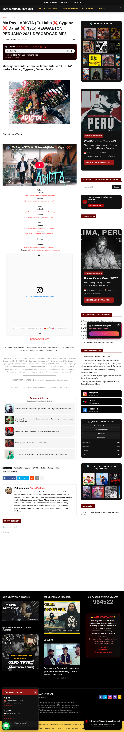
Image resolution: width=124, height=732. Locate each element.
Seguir (104, 334)
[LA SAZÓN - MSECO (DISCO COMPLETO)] (97, 34)
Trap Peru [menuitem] (87, 9)
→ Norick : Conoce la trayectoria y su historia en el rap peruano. (100, 513)
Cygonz (27, 468)
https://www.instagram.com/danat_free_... (39, 217)
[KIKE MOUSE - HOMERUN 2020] (93, 479)
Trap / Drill (101, 433)
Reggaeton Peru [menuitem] (69, 9)
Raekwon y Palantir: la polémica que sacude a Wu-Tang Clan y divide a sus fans (61, 671)
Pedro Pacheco (37, 488)
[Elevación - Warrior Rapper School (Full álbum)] (84, 34)
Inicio (4, 18)
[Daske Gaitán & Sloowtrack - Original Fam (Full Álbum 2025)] (89, 74)
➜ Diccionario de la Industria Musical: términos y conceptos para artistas (98, 371)
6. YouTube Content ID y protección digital (96, 339)
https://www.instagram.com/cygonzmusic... (44, 250)
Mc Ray (50, 468)
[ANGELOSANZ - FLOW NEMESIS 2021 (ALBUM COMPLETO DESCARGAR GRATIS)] (106, 479)
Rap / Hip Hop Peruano (101, 426)
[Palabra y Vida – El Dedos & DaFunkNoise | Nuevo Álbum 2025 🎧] (116, 60)
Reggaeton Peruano (10, 471)
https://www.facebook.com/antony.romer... (40, 228)
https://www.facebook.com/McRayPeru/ (40, 195)
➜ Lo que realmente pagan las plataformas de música (100, 360)
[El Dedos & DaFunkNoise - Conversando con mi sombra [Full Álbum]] (110, 34)
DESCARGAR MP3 (39, 339)
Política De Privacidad (46, 728)
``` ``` (99, 129)
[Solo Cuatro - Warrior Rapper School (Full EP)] (103, 60)
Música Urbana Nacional (18, 8)
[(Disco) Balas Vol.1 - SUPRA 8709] (89, 60)
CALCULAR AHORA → (95, 205)
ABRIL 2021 (12, 18)
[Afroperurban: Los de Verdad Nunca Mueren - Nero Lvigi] (95, 47)
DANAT (35, 468)
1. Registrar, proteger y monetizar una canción (97, 321)
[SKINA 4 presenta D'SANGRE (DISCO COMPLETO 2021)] (93, 492)
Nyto (57, 468)
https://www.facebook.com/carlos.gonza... (39, 247)
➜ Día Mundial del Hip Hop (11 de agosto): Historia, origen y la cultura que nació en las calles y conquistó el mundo (101, 365)
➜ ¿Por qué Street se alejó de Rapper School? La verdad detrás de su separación (101, 377)
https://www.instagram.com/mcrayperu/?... (40, 201)
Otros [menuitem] (100, 9)
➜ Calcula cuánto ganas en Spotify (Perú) (95, 357)
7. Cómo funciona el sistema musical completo (97, 342)
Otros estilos (101, 437)
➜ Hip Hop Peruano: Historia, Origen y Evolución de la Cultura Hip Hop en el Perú (100, 383)
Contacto (60, 728)
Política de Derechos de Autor (76, 728)
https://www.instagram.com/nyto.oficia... (39, 233)
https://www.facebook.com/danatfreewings (39, 212)
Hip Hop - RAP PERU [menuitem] (47, 9)
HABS (43, 468)
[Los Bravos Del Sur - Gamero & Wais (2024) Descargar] (106, 492)
